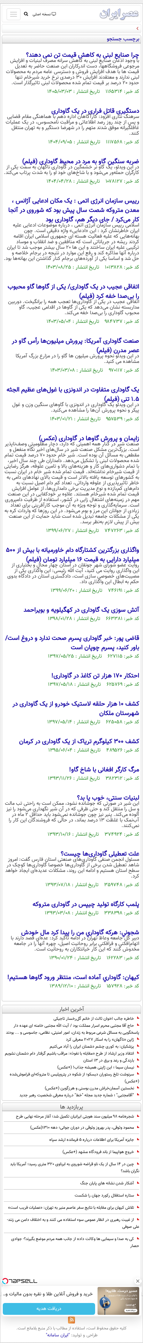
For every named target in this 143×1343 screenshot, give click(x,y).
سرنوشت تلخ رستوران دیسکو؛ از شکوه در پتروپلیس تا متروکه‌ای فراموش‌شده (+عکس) (74, 1077)
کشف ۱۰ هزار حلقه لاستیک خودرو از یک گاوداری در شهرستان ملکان (75, 708)
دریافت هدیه (48, 1309)
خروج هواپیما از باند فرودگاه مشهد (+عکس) (98, 1152)
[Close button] (137, 1281)
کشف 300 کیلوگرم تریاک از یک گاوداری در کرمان (79, 742)
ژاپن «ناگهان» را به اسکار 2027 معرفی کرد (100, 1039)
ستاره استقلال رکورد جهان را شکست (104, 1195)
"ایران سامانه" (58, 1335)
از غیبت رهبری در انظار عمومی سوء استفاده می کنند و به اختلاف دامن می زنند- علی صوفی (73, 1223)
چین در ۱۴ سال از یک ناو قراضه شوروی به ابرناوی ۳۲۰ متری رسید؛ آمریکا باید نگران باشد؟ (74, 1167)
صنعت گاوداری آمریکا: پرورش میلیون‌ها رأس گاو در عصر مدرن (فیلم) (75, 346)
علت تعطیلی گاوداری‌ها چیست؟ (100, 854)
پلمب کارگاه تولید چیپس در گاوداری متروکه (86, 904)
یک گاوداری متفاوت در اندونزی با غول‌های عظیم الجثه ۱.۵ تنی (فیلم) (73, 394)
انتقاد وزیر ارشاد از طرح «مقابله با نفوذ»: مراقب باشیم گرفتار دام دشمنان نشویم (69, 1053)
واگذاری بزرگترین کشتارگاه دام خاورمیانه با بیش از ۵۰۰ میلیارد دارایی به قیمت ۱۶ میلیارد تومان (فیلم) (72, 555)
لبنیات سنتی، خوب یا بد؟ (108, 798)
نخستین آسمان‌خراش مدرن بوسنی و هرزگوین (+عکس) (89, 1088)
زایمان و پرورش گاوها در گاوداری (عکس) (89, 439)
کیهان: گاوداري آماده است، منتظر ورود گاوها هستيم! (73, 978)
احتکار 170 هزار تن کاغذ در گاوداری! (95, 676)
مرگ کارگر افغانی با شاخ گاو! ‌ (103, 770)
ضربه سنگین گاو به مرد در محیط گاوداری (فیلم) (80, 162)
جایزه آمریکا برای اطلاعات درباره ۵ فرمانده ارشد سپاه (91, 1140)
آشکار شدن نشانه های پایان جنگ (107, 1183)
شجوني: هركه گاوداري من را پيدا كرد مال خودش (80, 933)
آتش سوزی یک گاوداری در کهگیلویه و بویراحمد (81, 610)
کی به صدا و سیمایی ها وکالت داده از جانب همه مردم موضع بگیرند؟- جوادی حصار (75, 1242)
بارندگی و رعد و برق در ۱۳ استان (108, 1060)
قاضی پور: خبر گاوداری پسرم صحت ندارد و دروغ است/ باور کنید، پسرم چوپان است (72, 643)
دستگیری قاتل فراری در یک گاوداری (95, 111)
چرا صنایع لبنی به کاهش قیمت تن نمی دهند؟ (82, 55)
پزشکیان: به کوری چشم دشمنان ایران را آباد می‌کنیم (92, 1046)
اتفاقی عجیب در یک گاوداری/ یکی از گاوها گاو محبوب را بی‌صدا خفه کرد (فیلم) (73, 291)
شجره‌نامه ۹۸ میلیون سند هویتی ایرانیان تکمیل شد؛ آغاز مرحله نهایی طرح (75, 1116)
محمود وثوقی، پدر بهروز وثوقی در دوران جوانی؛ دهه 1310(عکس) (82, 1128)
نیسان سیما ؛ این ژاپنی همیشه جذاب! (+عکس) (95, 1067)
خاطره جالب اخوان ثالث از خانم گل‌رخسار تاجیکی (93, 1019)
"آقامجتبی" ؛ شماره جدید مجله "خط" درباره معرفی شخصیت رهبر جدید (76, 1095)
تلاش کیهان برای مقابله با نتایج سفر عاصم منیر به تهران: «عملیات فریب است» (71, 1208)
